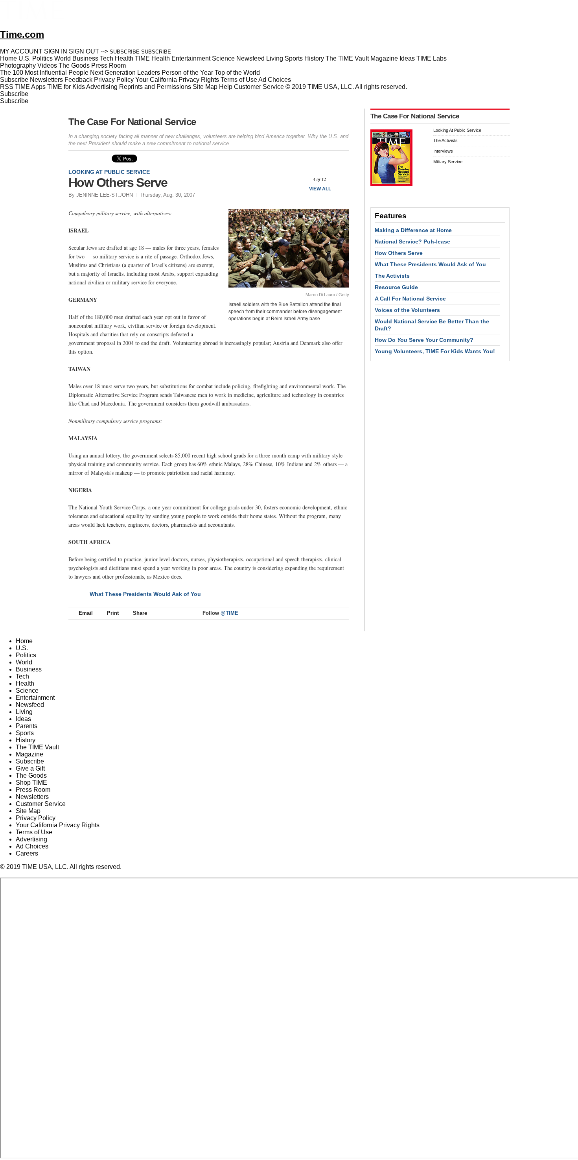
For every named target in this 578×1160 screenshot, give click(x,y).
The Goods (31, 775)
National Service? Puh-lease (412, 241)
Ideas (23, 719)
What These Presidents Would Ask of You (145, 594)
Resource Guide (396, 287)
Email (86, 613)
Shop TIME (31, 782)
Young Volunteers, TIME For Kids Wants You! (435, 351)
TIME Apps (30, 86)
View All (320, 189)
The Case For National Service (132, 121)
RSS (6, 86)
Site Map (205, 86)
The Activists (445, 140)
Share (140, 613)
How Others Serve (399, 253)
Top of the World (237, 72)
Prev (298, 179)
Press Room (33, 789)
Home (24, 641)
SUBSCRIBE (125, 52)
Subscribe (14, 79)
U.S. (22, 648)
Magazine (29, 754)
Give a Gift (30, 768)
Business (29, 669)
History (25, 740)
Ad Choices (275, 79)
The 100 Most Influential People (44, 72)
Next (340, 179)
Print (113, 613)
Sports (25, 733)
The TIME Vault (37, 747)
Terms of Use (239, 79)
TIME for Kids (66, 86)
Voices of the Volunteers (407, 310)
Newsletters (46, 79)
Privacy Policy (114, 79)
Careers (27, 853)
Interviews (443, 151)
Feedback (78, 79)
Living (24, 711)
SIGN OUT (84, 51)
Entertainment (35, 697)
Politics (26, 655)
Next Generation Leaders (125, 72)
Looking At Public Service (109, 172)
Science (27, 690)
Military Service (447, 161)
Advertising (102, 86)
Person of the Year (187, 72)
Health (25, 683)
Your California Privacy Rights (177, 79)
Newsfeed (30, 704)
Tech (22, 676)
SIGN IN (55, 51)
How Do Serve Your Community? (424, 340)
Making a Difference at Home (413, 230)
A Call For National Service (410, 298)
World (24, 662)
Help (225, 86)
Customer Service (259, 86)
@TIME (229, 613)
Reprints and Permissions (155, 86)
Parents (26, 726)
